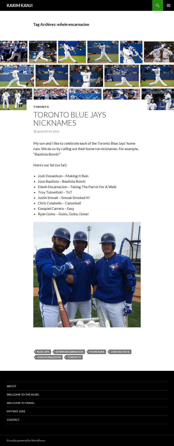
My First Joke (16, 411)
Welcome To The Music (23, 394)
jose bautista (120, 351)
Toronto (41, 106)
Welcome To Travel (21, 403)
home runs (97, 351)
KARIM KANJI (20, 5)
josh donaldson (49, 357)
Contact (13, 419)
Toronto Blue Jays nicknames (69, 118)
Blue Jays (43, 351)
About (11, 386)
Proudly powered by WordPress (26, 440)
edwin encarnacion (69, 351)
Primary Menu (168, 5)
